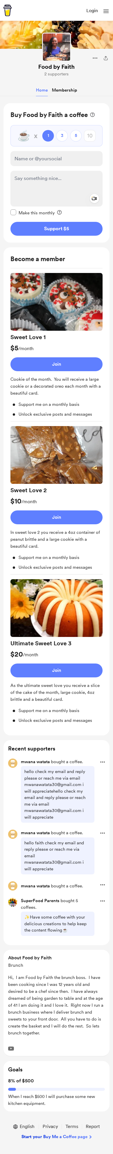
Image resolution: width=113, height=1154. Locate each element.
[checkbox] (32, 212)
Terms (71, 1126)
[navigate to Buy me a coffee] (7, 10)
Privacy (50, 1126)
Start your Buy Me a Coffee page (54, 1136)
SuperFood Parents (40, 900)
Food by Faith (56, 66)
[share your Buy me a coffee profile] (105, 58)
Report (93, 1126)
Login (92, 10)
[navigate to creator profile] (56, 47)
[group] (56, 347)
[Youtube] (11, 1048)
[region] (56, 173)
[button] (106, 11)
